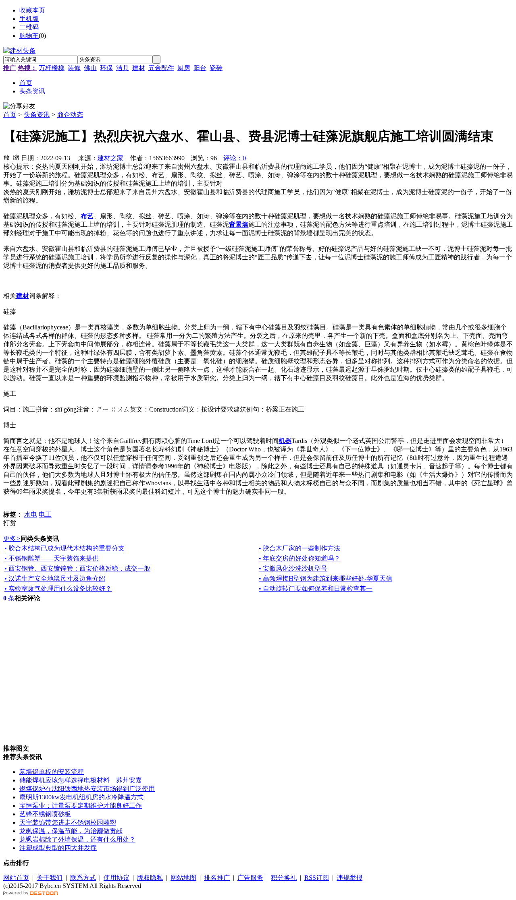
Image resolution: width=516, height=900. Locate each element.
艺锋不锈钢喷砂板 (45, 814)
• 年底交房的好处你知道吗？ (299, 558)
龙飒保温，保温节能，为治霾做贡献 (71, 831)
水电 (30, 514)
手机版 (29, 18)
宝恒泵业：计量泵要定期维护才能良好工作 (80, 805)
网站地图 (183, 877)
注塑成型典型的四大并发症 (58, 847)
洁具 (122, 67)
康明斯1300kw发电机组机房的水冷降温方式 (81, 797)
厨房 (183, 67)
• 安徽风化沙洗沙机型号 (293, 568)
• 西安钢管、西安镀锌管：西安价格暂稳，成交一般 (77, 568)
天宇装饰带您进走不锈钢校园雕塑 (67, 822)
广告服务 (250, 877)
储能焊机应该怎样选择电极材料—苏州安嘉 (80, 780)
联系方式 (83, 877)
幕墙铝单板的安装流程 (51, 771)
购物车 (29, 35)
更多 (12, 538)
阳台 (200, 67)
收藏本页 (32, 10)
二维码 (29, 27)
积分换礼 (284, 877)
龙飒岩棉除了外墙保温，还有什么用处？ (77, 839)
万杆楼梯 (51, 67)
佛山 (90, 67)
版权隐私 (150, 877)
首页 (9, 114)
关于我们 (49, 877)
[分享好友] (19, 106)
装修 (74, 67)
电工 (45, 514)
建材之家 (110, 158)
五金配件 (161, 67)
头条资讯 (37, 114)
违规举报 (349, 877)
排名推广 (217, 877)
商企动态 (70, 114)
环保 (106, 67)
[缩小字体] (16, 157)
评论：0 (234, 158)
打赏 (9, 522)
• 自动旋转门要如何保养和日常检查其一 (315, 588)
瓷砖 (216, 67)
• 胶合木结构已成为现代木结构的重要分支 (64, 548)
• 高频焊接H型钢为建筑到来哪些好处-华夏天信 (325, 578)
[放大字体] (6, 157)
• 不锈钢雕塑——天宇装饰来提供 (51, 558)
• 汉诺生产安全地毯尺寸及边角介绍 (54, 578)
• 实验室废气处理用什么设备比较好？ (58, 588)
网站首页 (16, 877)
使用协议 (116, 877)
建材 (138, 67)
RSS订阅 (316, 877)
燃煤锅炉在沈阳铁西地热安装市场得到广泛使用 (87, 788)
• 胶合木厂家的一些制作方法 (299, 548)
